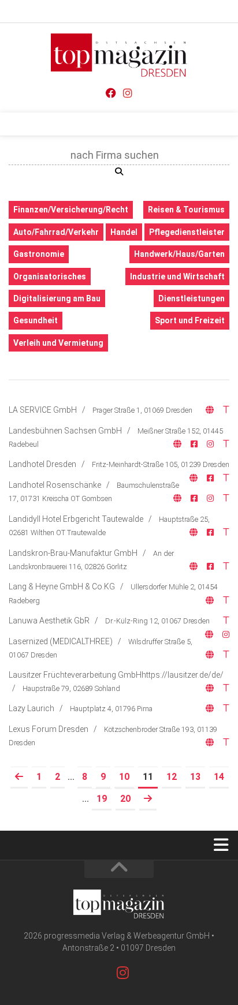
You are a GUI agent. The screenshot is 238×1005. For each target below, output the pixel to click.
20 (125, 798)
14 (219, 776)
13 (195, 776)
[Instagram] (127, 93)
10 (124, 776)
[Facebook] (111, 93)
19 (101, 798)
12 (171, 776)
